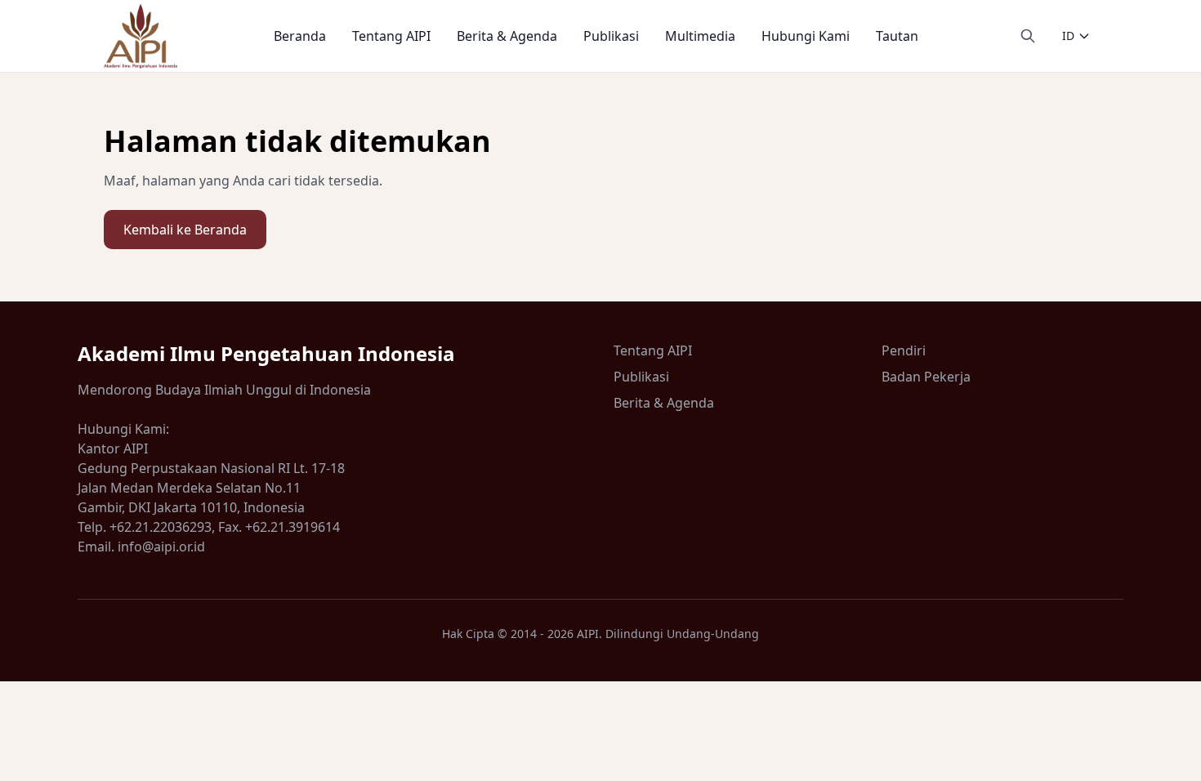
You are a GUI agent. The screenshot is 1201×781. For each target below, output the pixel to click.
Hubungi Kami (805, 36)
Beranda (300, 36)
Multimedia (700, 36)
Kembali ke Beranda (185, 230)
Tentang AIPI (391, 36)
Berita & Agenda (507, 36)
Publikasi (611, 36)
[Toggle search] (1028, 36)
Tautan (897, 36)
